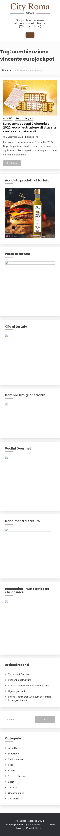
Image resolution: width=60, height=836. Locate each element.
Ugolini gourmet (16, 691)
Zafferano (13, 798)
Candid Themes (35, 828)
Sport (11, 781)
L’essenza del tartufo (19, 679)
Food (11, 764)
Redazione (32, 136)
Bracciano (13, 753)
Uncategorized (16, 792)
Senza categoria (24, 118)
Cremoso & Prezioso (19, 674)
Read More (12, 163)
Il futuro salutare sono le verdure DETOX (30, 685)
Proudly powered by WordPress (23, 824)
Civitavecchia (15, 759)
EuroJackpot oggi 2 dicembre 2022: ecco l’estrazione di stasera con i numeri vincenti (29, 127)
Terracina (13, 787)
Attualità (7, 118)
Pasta (11, 770)
